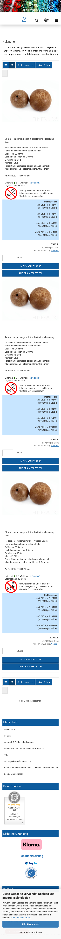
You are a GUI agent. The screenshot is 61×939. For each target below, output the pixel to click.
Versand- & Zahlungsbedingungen (19, 742)
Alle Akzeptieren (30, 924)
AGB (6, 755)
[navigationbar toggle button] (56, 21)
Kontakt (7, 736)
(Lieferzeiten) (34, 183)
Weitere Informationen (30, 932)
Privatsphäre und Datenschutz (18, 761)
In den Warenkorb (30, 266)
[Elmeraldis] (30, 6)
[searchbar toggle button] (36, 21)
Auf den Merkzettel (30, 273)
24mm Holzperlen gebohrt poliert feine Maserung (29, 337)
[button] (5, 65)
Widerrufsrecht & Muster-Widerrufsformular (24, 748)
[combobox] (25, 65)
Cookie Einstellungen (13, 774)
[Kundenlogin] (27, 21)
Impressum (9, 729)
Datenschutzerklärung (20, 917)
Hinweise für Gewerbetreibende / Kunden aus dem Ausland (31, 767)
